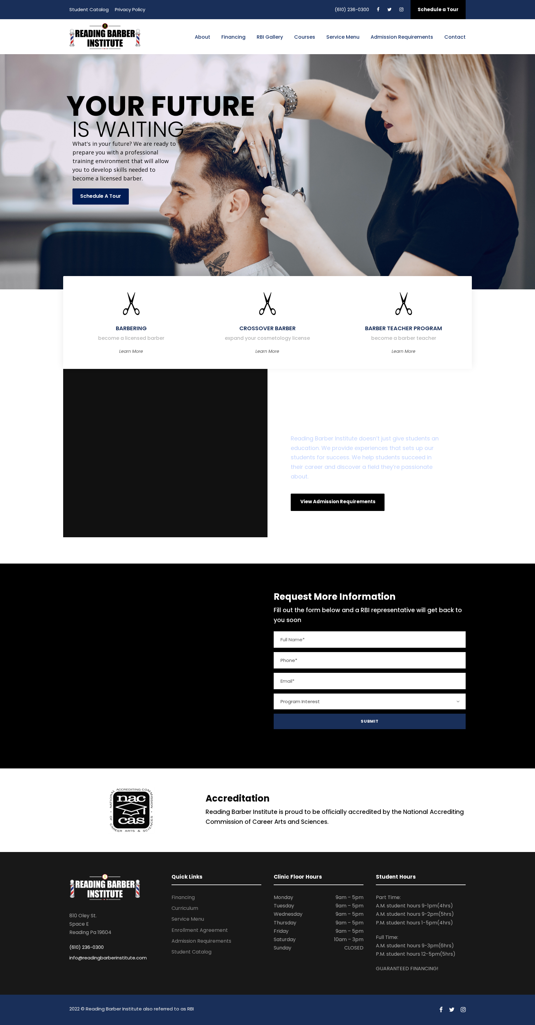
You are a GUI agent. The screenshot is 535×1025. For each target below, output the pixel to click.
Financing (233, 37)
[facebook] (378, 9)
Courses (304, 37)
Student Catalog (89, 9)
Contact (455, 37)
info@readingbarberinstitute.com (108, 957)
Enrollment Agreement (200, 930)
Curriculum (185, 908)
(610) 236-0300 (352, 9)
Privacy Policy (130, 9)
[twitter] (389, 9)
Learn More (131, 351)
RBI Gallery (270, 37)
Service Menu (342, 37)
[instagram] (401, 9)
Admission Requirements (402, 37)
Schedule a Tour (438, 9)
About (202, 37)
